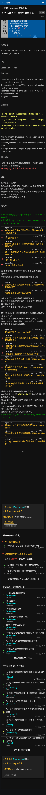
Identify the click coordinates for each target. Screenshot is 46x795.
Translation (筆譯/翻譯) (18, 8)
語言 (16, 507)
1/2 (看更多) (14, 33)
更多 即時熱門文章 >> (23, 750)
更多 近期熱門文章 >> (23, 658)
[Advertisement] (23, 476)
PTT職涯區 (5, 8)
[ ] (11, 595)
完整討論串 (10, 554)
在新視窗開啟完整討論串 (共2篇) (23, 579)
